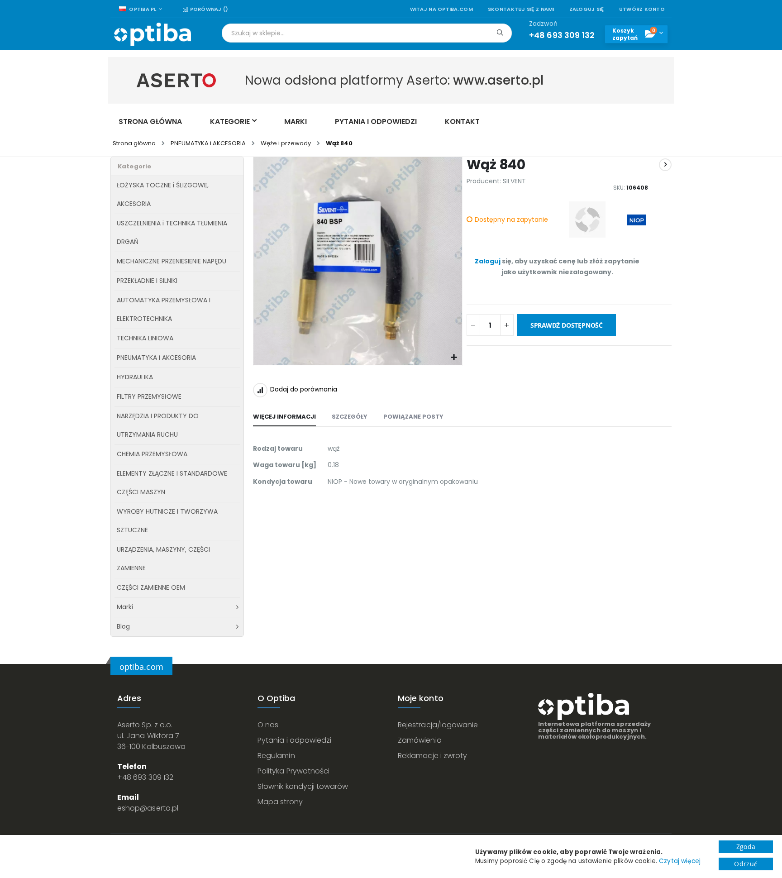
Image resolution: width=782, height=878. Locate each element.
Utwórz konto (642, 9)
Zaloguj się (586, 9)
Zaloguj (488, 261)
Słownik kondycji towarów (302, 786)
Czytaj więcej (680, 861)
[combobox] (367, 33)
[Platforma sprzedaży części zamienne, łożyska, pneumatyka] (152, 34)
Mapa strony (280, 802)
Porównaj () (208, 9)
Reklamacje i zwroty (432, 755)
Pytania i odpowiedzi (294, 740)
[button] (454, 358)
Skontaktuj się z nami (521, 9)
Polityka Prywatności (293, 771)
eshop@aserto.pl (147, 808)
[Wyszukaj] (500, 33)
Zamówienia (420, 740)
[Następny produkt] (665, 164)
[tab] (284, 417)
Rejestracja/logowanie (438, 725)
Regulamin (276, 755)
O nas (267, 725)
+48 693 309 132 (145, 777)
